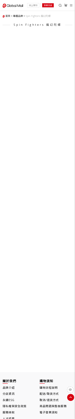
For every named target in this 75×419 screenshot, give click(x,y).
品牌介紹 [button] (9, 388)
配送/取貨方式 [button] (49, 394)
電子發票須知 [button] (49, 412)
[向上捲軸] (70, 397)
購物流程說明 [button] (49, 388)
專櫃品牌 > (19, 16)
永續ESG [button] (8, 400)
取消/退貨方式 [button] (49, 400)
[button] (38, 16)
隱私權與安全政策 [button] (15, 406)
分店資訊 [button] (9, 394)
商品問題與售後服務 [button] (53, 406)
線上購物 (33, 5)
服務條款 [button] (9, 412)
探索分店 (48, 5)
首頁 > (8, 16)
